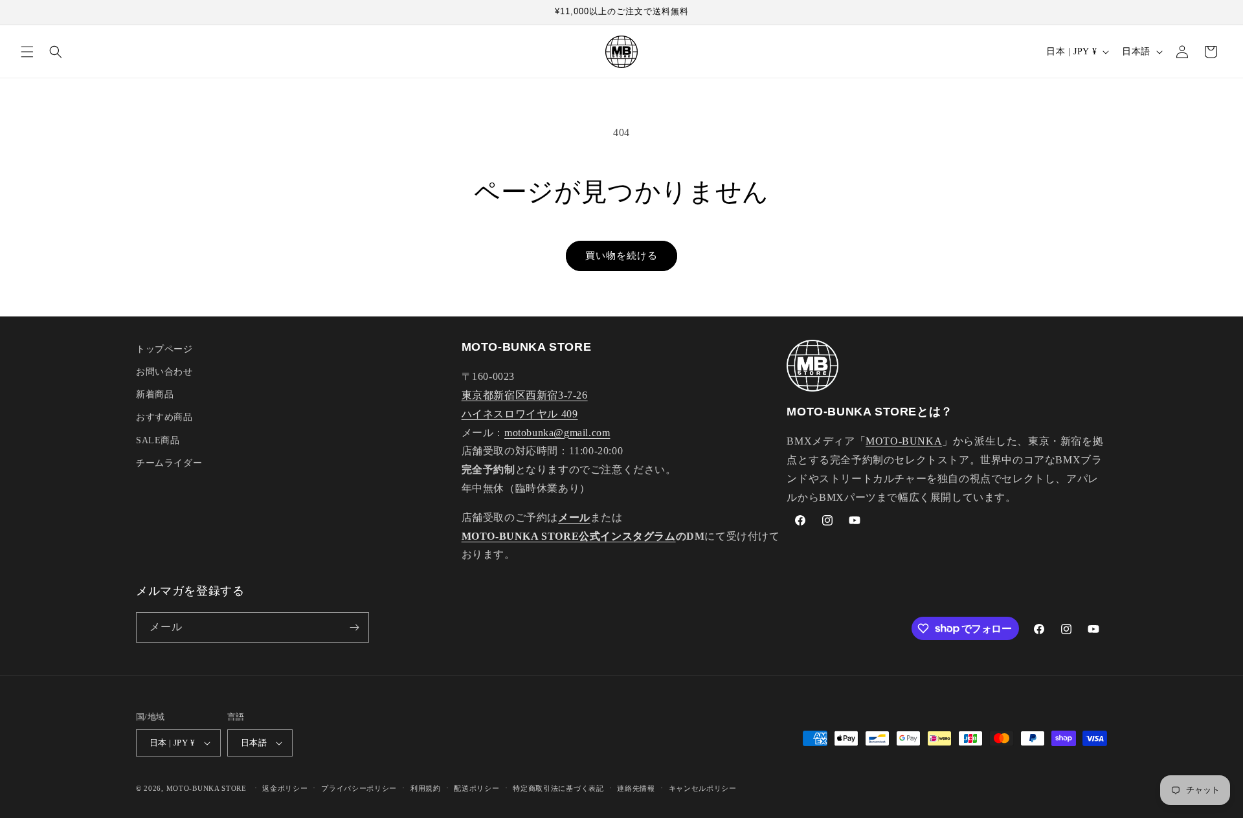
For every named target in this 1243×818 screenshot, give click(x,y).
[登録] (354, 627)
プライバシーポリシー (359, 788)
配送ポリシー (476, 788)
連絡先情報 (636, 788)
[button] (27, 52)
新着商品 (155, 394)
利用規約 (425, 788)
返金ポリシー (285, 788)
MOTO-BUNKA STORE (206, 788)
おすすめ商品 (164, 417)
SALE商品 (158, 440)
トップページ (164, 349)
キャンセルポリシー (703, 788)
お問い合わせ (164, 372)
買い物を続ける (621, 255)
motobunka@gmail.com (557, 432)
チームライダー (169, 463)
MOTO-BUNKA (904, 441)
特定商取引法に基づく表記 (558, 788)
